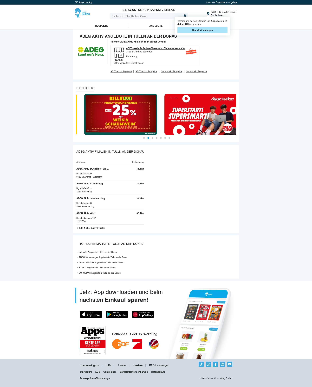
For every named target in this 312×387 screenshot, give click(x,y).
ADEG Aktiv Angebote (121, 71)
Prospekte (101, 25)
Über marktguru (89, 365)
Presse (122, 365)
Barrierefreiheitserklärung (134, 371)
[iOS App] (91, 314)
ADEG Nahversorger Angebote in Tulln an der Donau (103, 257)
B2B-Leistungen (159, 365)
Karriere (138, 365)
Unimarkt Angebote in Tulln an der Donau (98, 251)
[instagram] (222, 364)
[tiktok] (201, 364)
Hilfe (108, 365)
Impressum (86, 371)
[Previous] (76, 114)
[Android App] (117, 314)
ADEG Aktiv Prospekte (146, 71)
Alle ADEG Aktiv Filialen (92, 227)
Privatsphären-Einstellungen (95, 378)
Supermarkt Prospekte (171, 71)
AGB (97, 371)
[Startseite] (82, 13)
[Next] (235, 114)
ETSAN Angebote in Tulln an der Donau (97, 267)
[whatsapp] (208, 364)
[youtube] (229, 364)
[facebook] (215, 364)
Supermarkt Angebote (196, 71)
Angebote (155, 25)
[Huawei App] (143, 314)
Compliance (110, 371)
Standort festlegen (202, 30)
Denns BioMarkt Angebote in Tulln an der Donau (101, 262)
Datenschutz (158, 371)
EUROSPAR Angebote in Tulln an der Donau (100, 272)
